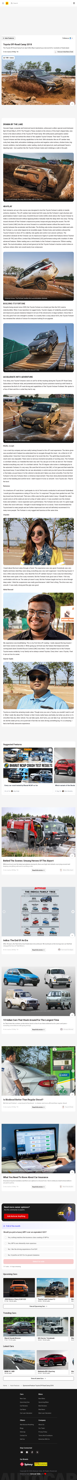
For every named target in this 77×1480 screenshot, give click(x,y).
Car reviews (24, 1406)
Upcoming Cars (25, 1402)
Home (5, 1385)
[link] (19, 1288)
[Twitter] (37, 1452)
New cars (23, 1398)
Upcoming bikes (43, 1402)
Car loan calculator (26, 1413)
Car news (23, 1409)
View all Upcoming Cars (37, 1306)
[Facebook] (32, 1452)
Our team (41, 1428)
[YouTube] (22, 1452)
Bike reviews (42, 1406)
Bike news (41, 1409)
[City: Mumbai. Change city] (74, 3)
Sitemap (22, 1432)
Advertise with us (44, 1439)
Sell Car (22, 1439)
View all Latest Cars (37, 1378)
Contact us (23, 1435)
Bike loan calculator (44, 1413)
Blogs (21, 1428)
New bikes (41, 1398)
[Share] (72, 104)
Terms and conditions (45, 1435)
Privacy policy (42, 1432)
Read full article (37, 870)
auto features (14, 1385)
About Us (41, 1424)
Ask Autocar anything (27, 1424)
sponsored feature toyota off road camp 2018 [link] (38, 1385)
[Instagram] (27, 1452)
